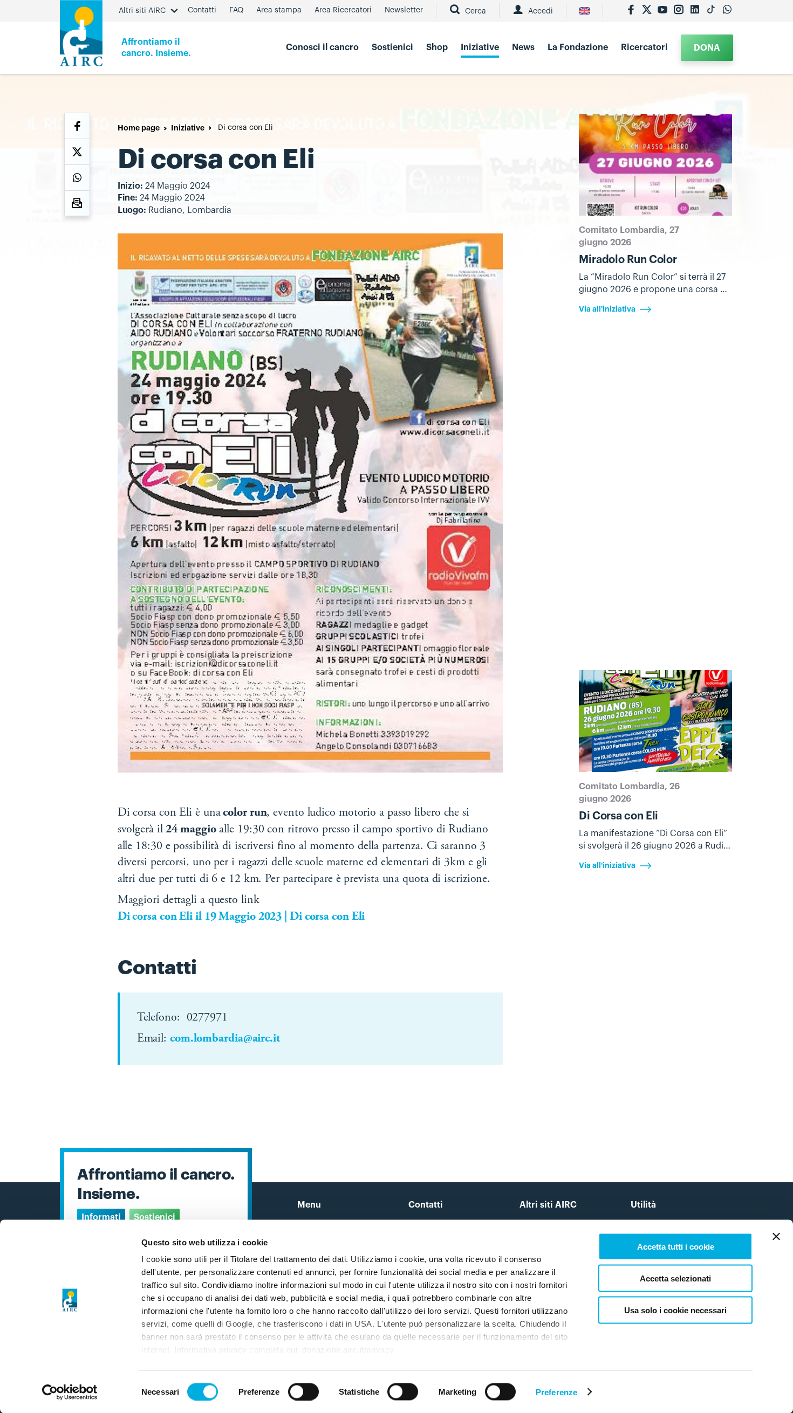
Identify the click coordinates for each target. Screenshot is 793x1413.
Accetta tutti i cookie (675, 1246)
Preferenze (556, 1391)
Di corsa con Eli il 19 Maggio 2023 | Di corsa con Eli (241, 917)
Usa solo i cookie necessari (675, 1309)
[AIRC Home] (81, 37)
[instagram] (679, 11)
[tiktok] (711, 11)
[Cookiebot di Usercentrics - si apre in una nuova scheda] (70, 1392)
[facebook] (631, 11)
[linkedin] (695, 11)
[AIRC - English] (584, 11)
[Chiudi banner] (776, 1236)
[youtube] (662, 11)
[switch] (303, 1391)
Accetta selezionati (675, 1278)
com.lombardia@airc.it (225, 1039)
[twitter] (647, 11)
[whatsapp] (727, 11)
